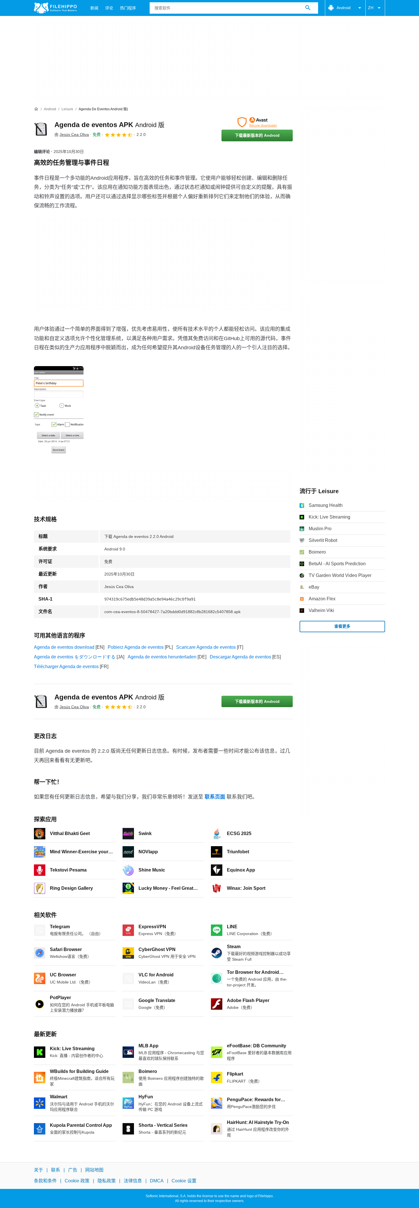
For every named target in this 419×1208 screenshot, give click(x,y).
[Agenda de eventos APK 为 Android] (41, 129)
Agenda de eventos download (64, 647)
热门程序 (128, 8)
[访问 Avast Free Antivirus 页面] (257, 122)
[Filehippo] (55, 8)
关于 (38, 1170)
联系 (55, 1170)
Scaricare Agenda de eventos (206, 647)
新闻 (94, 8)
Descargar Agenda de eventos (240, 656)
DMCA (157, 1180)
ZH (370, 7)
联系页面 (215, 797)
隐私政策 (106, 1180)
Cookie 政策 (77, 1180)
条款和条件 (45, 1180)
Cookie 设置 (184, 1180)
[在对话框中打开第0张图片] (59, 410)
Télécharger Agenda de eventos (66, 666)
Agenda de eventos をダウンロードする (74, 656)
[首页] (36, 109)
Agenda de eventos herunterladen (162, 656)
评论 (109, 8)
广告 (72, 1170)
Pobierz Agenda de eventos (136, 647)
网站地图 (94, 1170)
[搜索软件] (308, 8)
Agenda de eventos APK (109, 124)
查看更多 (342, 626)
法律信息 (133, 1180)
